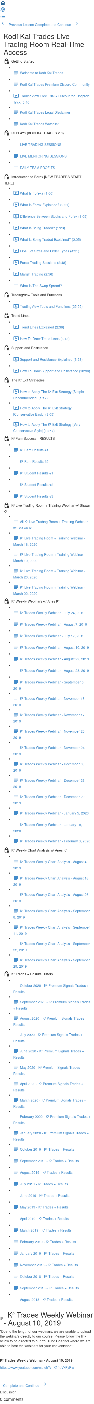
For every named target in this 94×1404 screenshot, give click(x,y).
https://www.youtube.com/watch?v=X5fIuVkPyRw (37, 1367)
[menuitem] (3, 11)
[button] (3, 4)
